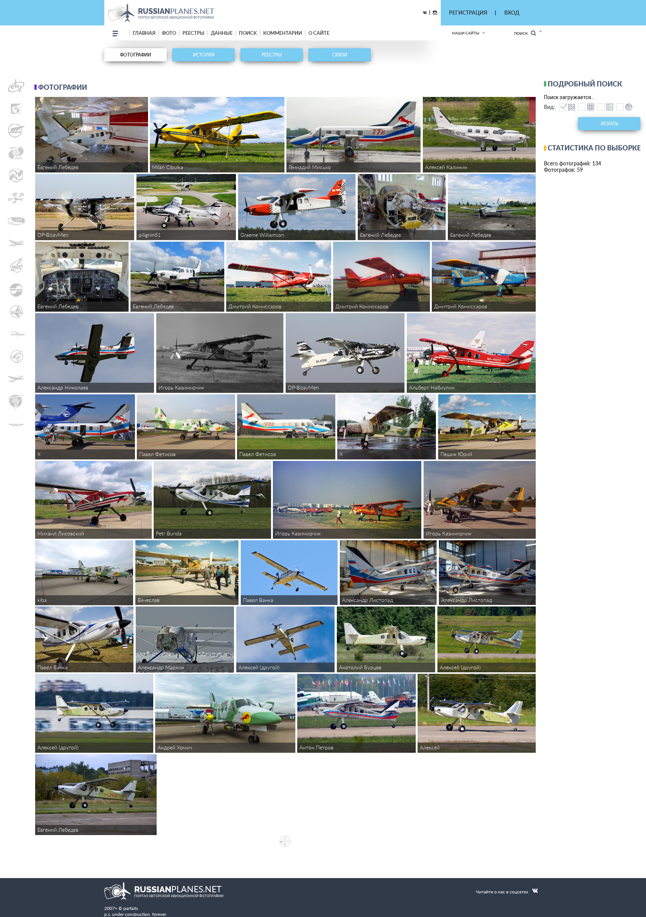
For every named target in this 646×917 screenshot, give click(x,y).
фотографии (135, 55)
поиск (248, 33)
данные (222, 33)
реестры (193, 33)
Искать (609, 123)
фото (169, 33)
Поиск (522, 33)
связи (339, 55)
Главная (144, 33)
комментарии (282, 33)
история (204, 55)
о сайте (318, 33)
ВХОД (511, 12)
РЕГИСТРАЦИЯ (468, 12)
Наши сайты (465, 33)
